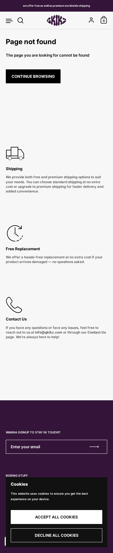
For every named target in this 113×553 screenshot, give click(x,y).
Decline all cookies (57, 535)
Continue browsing (33, 76)
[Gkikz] (56, 20)
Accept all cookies (56, 517)
